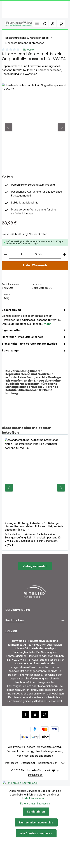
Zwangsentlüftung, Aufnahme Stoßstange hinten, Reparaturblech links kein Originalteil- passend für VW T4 (34, 526)
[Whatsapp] (44, 714)
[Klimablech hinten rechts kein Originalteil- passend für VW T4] (35, 127)
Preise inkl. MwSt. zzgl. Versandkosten (24, 234)
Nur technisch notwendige (36, 822)
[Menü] (37, 23)
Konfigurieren (36, 811)
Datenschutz (28, 762)
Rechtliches (14, 620)
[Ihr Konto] (52, 23)
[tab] (34, 316)
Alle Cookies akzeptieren (36, 833)
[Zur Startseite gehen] (19, 23)
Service (11, 631)
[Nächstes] (61, 127)
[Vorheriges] (8, 127)
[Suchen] (44, 23)
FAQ (62, 762)
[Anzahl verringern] (5, 254)
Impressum (11, 762)
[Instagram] (35, 714)
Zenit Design (35, 774)
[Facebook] (25, 714)
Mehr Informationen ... (35, 798)
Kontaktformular (47, 762)
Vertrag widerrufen (35, 566)
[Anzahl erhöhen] (64, 254)
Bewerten (29, 49)
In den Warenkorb (35, 265)
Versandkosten (16, 751)
